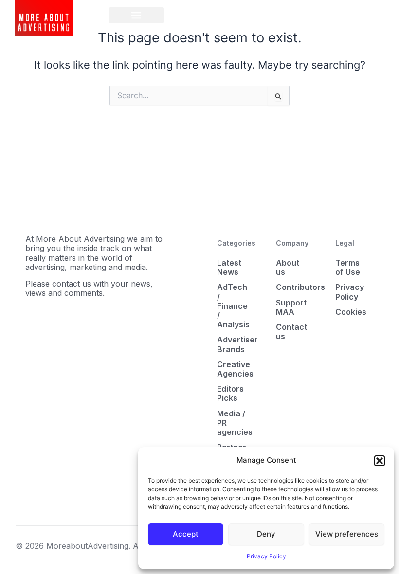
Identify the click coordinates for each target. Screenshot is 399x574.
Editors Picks (230, 393)
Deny (266, 533)
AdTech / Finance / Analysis (233, 305)
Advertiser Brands (234, 344)
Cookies (350, 312)
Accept (186, 533)
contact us (71, 283)
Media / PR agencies (234, 423)
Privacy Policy (266, 556)
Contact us (291, 331)
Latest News (229, 267)
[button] (379, 461)
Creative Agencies (234, 368)
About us (287, 267)
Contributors (292, 287)
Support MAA (291, 307)
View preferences (346, 533)
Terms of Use (347, 267)
